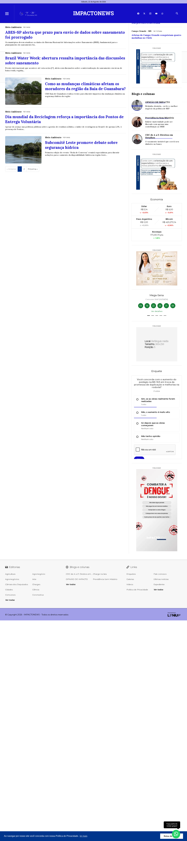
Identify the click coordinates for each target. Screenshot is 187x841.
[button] (148, 315)
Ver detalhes (156, 311)
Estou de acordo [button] (171, 836)
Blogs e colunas (143, 94)
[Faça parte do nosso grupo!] (176, 834)
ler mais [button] (83, 836)
